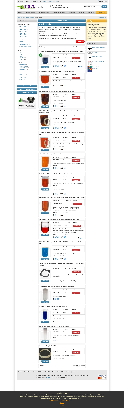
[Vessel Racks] (63, 66)
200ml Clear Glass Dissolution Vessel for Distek (54, 326)
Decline (62, 405)
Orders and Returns (38, 371)
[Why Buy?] (80, 67)
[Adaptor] (56, 299)
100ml (21, 53)
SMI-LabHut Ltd (49, 377)
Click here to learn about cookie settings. (62, 400)
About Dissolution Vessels (98, 47)
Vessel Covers (95, 52)
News (27, 1)
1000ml (22, 58)
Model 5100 (23, 31)
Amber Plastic (23, 67)
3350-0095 (23, 81)
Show (74, 46)
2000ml (22, 59)
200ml (21, 54)
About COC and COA (97, 56)
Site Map (20, 371)
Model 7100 (23, 36)
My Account (21, 1)
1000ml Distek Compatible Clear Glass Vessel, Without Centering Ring (61, 51)
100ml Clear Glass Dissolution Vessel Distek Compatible (56, 286)
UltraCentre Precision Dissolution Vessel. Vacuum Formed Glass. (59, 219)
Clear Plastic (23, 69)
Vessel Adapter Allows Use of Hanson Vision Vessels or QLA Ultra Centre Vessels (61, 264)
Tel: (57, 6)
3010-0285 (23, 79)
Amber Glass (23, 66)
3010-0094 (23, 77)
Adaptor (22, 41)
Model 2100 (23, 28)
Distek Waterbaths (24, 26)
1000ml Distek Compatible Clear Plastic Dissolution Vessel (57, 173)
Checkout (33, 1)
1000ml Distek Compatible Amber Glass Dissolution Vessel (57, 91)
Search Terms (27, 371)
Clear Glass (23, 64)
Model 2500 (23, 29)
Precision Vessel (24, 44)
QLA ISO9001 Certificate (98, 61)
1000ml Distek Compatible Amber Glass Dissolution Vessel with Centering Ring (59, 111)
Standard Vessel (24, 48)
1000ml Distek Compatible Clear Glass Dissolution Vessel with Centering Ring (61, 133)
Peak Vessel (23, 43)
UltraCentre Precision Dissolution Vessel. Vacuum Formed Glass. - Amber (62, 197)
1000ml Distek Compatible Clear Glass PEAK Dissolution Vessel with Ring (60, 242)
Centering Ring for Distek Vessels (49, 346)
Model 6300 (23, 34)
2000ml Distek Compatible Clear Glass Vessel (53, 306)
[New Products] (27, 96)
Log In (39, 1)
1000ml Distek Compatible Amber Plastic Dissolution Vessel (57, 154)
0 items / (103, 1)
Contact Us (47, 371)
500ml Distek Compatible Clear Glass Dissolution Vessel (56, 71)
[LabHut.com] (26, 7)
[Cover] (56, 66)
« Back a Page (102, 17)
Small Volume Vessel (25, 46)
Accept (62, 403)
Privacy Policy (60, 371)
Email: (60, 7)
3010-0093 (23, 76)
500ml (21, 56)
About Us (45, 1)
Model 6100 (23, 33)
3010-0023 (23, 74)
